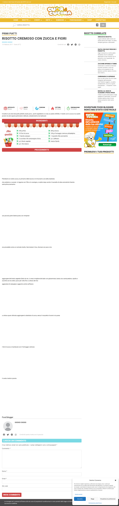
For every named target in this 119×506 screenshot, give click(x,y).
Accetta (79, 499)
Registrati (107, 2)
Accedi (114, 2)
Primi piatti (9, 33)
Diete (48, 20)
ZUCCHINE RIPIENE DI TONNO (107, 64)
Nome (4, 471)
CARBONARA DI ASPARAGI (106, 76)
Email (4, 478)
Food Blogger (76, 20)
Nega (92, 499)
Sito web (5, 486)
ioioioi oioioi (7, 42)
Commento (6, 448)
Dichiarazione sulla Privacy (95, 503)
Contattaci (101, 20)
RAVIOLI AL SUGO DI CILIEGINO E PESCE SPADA (106, 91)
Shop (89, 20)
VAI (103, 25)
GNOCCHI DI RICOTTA (105, 37)
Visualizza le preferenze (107, 499)
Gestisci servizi (78, 494)
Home (15, 20)
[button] (115, 480)
